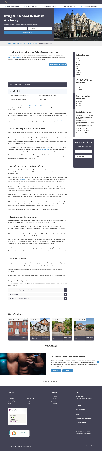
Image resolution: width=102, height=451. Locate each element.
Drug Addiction (79, 101)
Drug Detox (78, 103)
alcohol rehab (60, 121)
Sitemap (9, 403)
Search (93, 1)
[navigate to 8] (56, 381)
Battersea (78, 70)
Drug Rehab (78, 105)
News (28, 396)
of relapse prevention (45, 149)
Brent (77, 66)
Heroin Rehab (54, 403)
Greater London (21, 43)
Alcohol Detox (79, 87)
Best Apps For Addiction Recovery (83, 128)
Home (9, 43)
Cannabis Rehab (54, 400)
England (14, 43)
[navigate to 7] (54, 381)
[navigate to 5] (51, 381)
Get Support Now (37, 2)
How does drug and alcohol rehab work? (20, 95)
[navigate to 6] (53, 381)
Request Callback (83, 163)
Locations (68, 2)
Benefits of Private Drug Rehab (82, 130)
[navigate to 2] (46, 381)
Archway (35, 43)
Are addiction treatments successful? (20, 298)
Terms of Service (86, 433)
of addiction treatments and (34, 105)
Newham (78, 64)
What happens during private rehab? (47, 95)
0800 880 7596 (94, 6)
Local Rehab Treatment (51, 6)
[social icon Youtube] (87, 445)
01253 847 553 (73, 6)
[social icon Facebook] (85, 445)
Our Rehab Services (24, 2)
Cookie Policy (11, 398)
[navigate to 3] (48, 381)
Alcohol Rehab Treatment (13, 6)
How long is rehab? (43, 99)
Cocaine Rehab (54, 398)
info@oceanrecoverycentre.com (85, 398)
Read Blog (55, 370)
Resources (59, 2)
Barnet (77, 68)
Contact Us (67, 370)
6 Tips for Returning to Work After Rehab (84, 115)
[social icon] (93, 445)
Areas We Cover (30, 398)
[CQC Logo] (13, 411)
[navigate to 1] (45, 381)
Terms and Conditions (12, 401)
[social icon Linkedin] (91, 445)
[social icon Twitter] (89, 445)
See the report (13, 421)
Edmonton (78, 60)
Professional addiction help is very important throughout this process (24, 104)
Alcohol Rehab (79, 89)
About (76, 2)
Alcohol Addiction (79, 85)
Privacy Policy (11, 400)
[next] (98, 362)
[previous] (3, 362)
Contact (84, 2)
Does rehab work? (14, 294)
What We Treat (30, 400)
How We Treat (49, 2)
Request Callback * (27, 32)
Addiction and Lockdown (81, 120)
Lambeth (78, 74)
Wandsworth (78, 72)
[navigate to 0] (43, 381)
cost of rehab (23, 179)
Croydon (78, 62)
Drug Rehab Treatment (31, 6)
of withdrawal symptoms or (14, 57)
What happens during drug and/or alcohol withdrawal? (24, 290)
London (29, 43)
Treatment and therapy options (18, 99)
